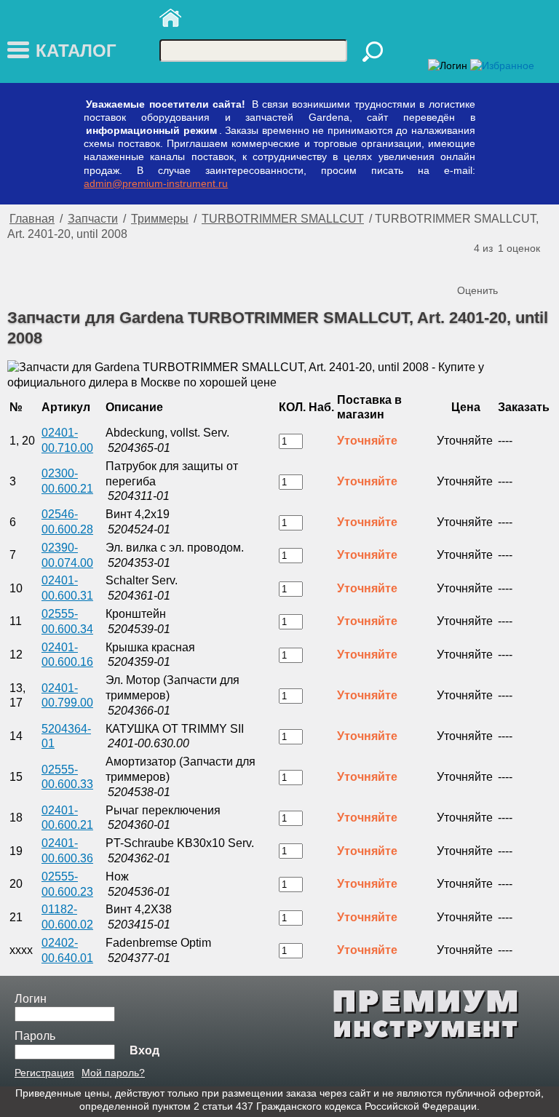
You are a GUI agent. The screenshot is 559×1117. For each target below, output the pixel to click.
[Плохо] (484, 266)
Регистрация (44, 1072)
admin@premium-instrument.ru (156, 183)
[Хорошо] (514, 266)
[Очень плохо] (470, 266)
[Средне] (499, 266)
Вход (144, 1050)
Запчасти (93, 218)
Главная (32, 218)
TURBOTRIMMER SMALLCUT (283, 218)
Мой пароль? (113, 1072)
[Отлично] (528, 266)
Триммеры (160, 218)
